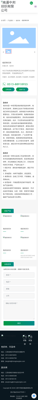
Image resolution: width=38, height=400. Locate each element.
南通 (22, 396)
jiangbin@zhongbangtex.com (15, 361)
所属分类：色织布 (8, 66)
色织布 (18, 20)
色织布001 (24, 250)
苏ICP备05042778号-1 (17, 392)
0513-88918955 (17, 84)
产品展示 (10, 20)
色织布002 (7, 250)
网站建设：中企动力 (15, 396)
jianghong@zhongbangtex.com (15, 382)
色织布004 (7, 229)
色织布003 (24, 229)
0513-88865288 (11, 376)
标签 (26, 396)
